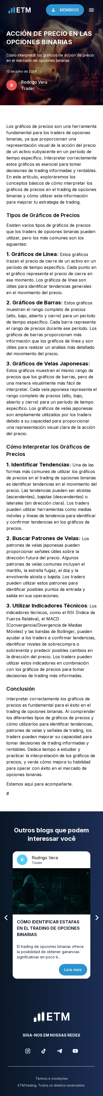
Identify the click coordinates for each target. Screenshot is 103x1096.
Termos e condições (51, 1078)
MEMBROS (69, 10)
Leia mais (73, 969)
